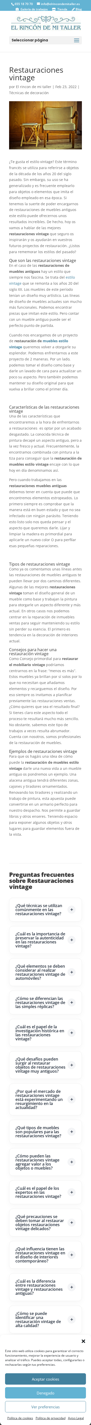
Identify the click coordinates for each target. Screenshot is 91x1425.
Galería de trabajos (34, 9)
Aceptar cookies (45, 1379)
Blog (78, 9)
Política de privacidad (50, 1418)
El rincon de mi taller (33, 86)
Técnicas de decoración (29, 92)
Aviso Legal (76, 1418)
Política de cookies (20, 1418)
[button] (83, 1341)
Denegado (45, 1392)
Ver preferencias (45, 1406)
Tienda (62, 9)
